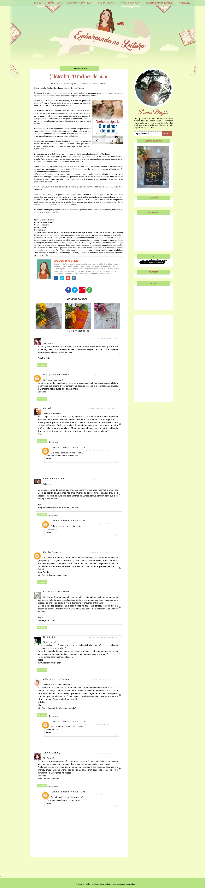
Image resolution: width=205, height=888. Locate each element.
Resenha (96, 83)
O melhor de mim (84, 83)
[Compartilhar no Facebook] (68, 290)
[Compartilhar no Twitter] (75, 290)
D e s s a (49, 636)
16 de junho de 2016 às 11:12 (103, 552)
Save (83, 288)
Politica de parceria (159, 3)
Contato (184, 3)
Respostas (53, 442)
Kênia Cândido (53, 478)
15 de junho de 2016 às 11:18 (103, 375)
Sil (45, 338)
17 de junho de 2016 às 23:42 (103, 592)
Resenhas (54, 3)
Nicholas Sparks (70, 83)
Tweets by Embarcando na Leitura (153, 260)
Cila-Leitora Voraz (56, 679)
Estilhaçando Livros (47, 620)
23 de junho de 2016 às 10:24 (103, 753)
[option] (169, 167)
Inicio (37, 3)
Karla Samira (52, 552)
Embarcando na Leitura (66, 261)
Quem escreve (130, 3)
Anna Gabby (52, 752)
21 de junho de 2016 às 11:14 (103, 679)
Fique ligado (106, 3)
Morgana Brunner (56, 374)
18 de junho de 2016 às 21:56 (103, 637)
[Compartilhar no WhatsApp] (89, 290)
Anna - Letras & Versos (48, 778)
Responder (42, 365)
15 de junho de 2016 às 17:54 (103, 408)
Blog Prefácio (44, 358)
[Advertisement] (153, 360)
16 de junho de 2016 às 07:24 (103, 479)
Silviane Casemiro (56, 591)
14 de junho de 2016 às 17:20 (103, 338)
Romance (103, 83)
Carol (47, 408)
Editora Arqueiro (57, 83)
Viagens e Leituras (79, 3)
